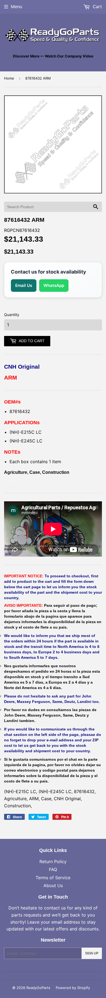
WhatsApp (53, 285)
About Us (53, 885)
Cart (96, 6)
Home (9, 78)
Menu (16, 6)
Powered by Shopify (73, 987)
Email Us (23, 285)
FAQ (53, 869)
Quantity (11, 314)
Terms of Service (53, 877)
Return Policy (53, 861)
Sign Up (91, 953)
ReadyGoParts (38, 987)
